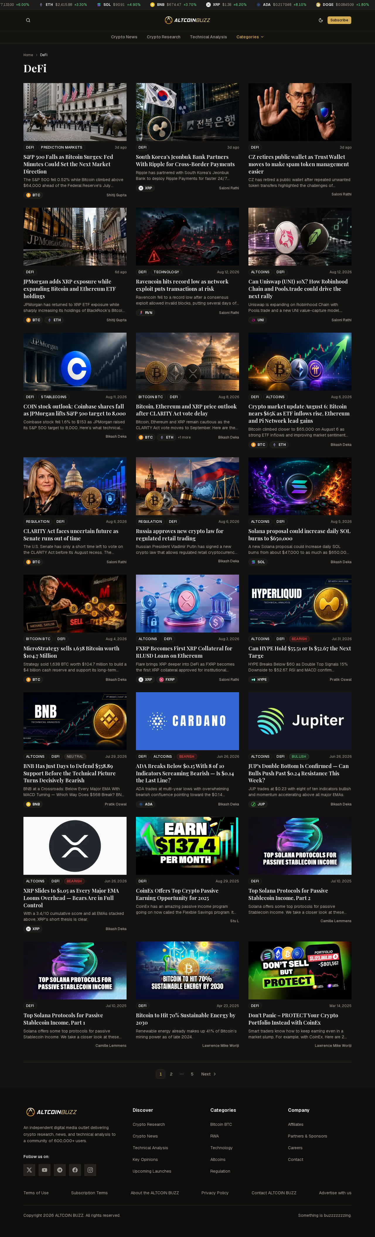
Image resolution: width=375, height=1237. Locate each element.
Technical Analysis (208, 36)
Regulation (38, 521)
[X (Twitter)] (29, 1170)
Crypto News (124, 36)
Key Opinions (145, 1159)
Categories (247, 36)
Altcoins (260, 272)
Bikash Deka (116, 436)
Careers (295, 1147)
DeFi (30, 147)
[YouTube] (44, 1170)
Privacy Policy (215, 1192)
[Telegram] (60, 1170)
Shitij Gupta (117, 195)
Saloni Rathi (229, 188)
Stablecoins (54, 397)
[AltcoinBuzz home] (187, 20)
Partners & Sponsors (307, 1136)
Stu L (234, 921)
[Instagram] (90, 1170)
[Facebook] (75, 1170)
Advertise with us (335, 1192)
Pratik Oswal (341, 679)
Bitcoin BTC (151, 397)
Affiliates (296, 1124)
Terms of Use (36, 1192)
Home (28, 55)
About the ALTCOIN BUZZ (155, 1192)
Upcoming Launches (152, 1171)
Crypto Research (163, 36)
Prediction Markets (61, 147)
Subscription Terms (89, 1192)
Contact (295, 1159)
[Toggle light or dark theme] (320, 20)
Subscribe (339, 20)
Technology (166, 272)
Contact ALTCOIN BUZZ (274, 1192)
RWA (214, 1136)
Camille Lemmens (336, 921)
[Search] (28, 20)
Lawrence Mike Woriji (220, 1045)
